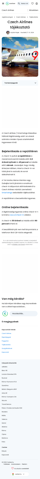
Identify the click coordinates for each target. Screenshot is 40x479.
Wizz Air (4, 400)
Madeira (4, 412)
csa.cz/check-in (17, 215)
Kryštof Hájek (15, 32)
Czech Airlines (8, 10)
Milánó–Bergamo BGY (9, 389)
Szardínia (5, 385)
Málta (4, 415)
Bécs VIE (4, 370)
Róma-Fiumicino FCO (9, 382)
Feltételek (7, 464)
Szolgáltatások (7, 348)
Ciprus (4, 434)
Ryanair (4, 378)
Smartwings (7, 192)
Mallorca (5, 438)
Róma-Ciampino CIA (9, 397)
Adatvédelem (15, 464)
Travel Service (6, 404)
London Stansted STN (9, 374)
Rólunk (4, 451)
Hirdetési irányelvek (18, 244)
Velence (4, 419)
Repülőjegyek (6, 337)
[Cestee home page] (10, 3)
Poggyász (5, 341)
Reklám (24, 464)
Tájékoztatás (33, 17)
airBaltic (4, 367)
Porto (3, 442)
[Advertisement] (20, 108)
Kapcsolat (5, 352)
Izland (4, 423)
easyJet (4, 393)
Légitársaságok (7, 17)
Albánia (4, 427)
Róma (4, 430)
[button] (3, 3)
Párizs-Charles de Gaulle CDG (12, 408)
